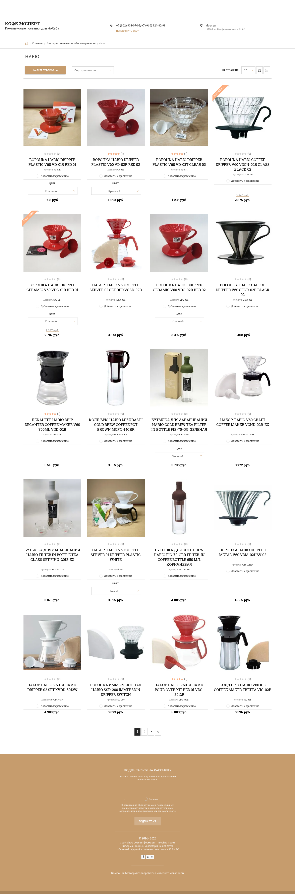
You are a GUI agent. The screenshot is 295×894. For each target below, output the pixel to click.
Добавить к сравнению (55, 175)
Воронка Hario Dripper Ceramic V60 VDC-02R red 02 (179, 287)
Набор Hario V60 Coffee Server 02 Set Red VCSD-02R (116, 287)
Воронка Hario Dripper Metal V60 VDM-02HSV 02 (242, 552)
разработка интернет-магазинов (162, 873)
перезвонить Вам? (127, 31)
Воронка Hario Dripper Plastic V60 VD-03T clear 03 (179, 162)
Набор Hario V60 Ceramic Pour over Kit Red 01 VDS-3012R (179, 689)
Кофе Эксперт (22, 23)
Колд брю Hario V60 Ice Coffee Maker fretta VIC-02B (242, 687)
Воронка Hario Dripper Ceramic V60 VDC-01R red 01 (52, 287)
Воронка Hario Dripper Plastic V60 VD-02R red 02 (115, 162)
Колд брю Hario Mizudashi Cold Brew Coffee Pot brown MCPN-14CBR (116, 424)
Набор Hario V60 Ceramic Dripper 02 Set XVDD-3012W (52, 687)
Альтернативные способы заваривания (71, 43)
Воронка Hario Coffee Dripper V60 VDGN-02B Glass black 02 (243, 164)
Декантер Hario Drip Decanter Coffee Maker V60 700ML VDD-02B (52, 424)
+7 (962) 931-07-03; (128, 25)
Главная (37, 43)
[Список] (266, 70)
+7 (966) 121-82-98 (153, 25)
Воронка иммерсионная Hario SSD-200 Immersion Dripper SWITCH (115, 689)
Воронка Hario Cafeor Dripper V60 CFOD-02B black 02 (243, 290)
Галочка (154, 799)
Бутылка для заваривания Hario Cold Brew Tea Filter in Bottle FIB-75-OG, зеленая (179, 424)
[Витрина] (259, 70)
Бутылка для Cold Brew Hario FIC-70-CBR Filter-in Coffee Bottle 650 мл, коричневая (179, 557)
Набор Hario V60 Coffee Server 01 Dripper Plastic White (116, 554)
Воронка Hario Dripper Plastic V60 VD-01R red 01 (52, 162)
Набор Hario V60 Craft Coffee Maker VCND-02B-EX (242, 422)
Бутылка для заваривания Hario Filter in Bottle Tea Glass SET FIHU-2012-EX (52, 554)
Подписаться (147, 821)
